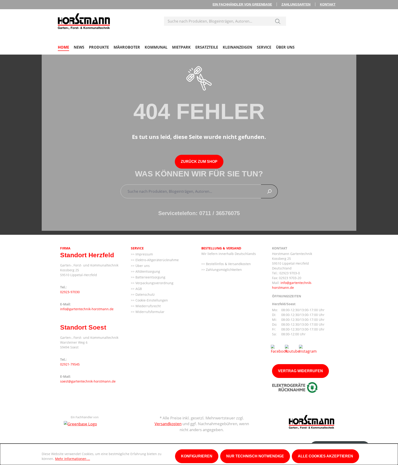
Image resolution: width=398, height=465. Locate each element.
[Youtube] (292, 348)
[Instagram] (308, 348)
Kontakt (328, 4)
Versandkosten (168, 423)
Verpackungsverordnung (154, 283)
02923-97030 (70, 292)
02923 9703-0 (289, 273)
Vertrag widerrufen (300, 371)
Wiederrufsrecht (148, 306)
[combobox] (217, 21)
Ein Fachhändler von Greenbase (242, 4)
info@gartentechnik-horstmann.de (87, 309)
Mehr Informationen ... (72, 458)
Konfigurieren (196, 456)
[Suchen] (277, 21)
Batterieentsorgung (150, 277)
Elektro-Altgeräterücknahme (157, 260)
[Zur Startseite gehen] (84, 20)
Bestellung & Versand (221, 248)
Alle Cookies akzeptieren (325, 456)
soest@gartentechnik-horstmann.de (88, 381)
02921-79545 (70, 364)
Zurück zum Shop (199, 162)
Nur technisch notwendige (255, 456)
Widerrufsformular (149, 312)
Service (137, 248)
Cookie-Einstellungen (151, 300)
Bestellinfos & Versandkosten (228, 264)
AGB (138, 289)
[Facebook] (279, 348)
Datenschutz (145, 294)
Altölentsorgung (147, 271)
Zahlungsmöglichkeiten (223, 269)
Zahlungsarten (295, 4)
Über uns (142, 265)
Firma (65, 248)
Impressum (144, 254)
